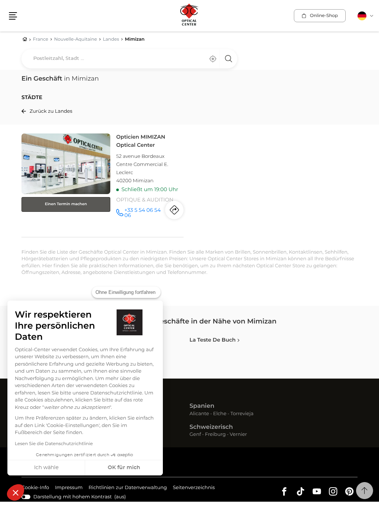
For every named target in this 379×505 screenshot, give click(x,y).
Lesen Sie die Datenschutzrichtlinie (54, 444)
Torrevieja (242, 414)
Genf (195, 435)
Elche (220, 414)
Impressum (69, 488)
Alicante (199, 414)
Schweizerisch (211, 427)
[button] (15, 492)
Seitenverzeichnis (194, 487)
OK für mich (124, 467)
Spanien (202, 406)
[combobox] (129, 58)
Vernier (238, 435)
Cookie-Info (35, 488)
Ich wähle (46, 467)
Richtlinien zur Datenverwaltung (127, 488)
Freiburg (215, 435)
